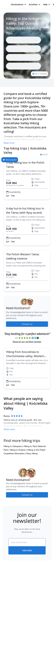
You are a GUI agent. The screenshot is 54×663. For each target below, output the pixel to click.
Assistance (28, 83)
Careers (6, 605)
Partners (6, 592)
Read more (9, 142)
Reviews (16, 83)
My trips (30, 585)
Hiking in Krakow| (18, 450)
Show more (9, 429)
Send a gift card (9, 611)
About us (6, 585)
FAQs (29, 598)
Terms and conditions (37, 604)
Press (5, 598)
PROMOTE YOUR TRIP (16, 645)
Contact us (27, 324)
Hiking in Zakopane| (13, 446)
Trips (7, 83)
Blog (4, 627)
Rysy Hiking (32, 453)
